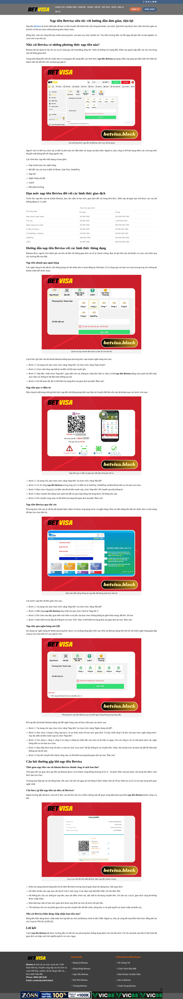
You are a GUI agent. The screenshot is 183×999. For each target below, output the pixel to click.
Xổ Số (113, 7)
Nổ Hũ (97, 7)
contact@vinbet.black (42, 980)
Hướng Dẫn (71, 7)
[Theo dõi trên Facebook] (143, 2)
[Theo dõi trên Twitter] (146, 2)
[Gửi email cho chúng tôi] (148, 2)
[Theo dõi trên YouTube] (155, 2)
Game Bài (82, 7)
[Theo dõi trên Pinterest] (153, 2)
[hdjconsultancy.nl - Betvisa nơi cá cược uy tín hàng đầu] (38, 9)
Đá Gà (57, 12)
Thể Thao (105, 7)
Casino (90, 7)
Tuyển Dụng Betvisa (127, 986)
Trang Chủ (60, 7)
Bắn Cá (121, 7)
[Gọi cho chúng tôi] (151, 2)
